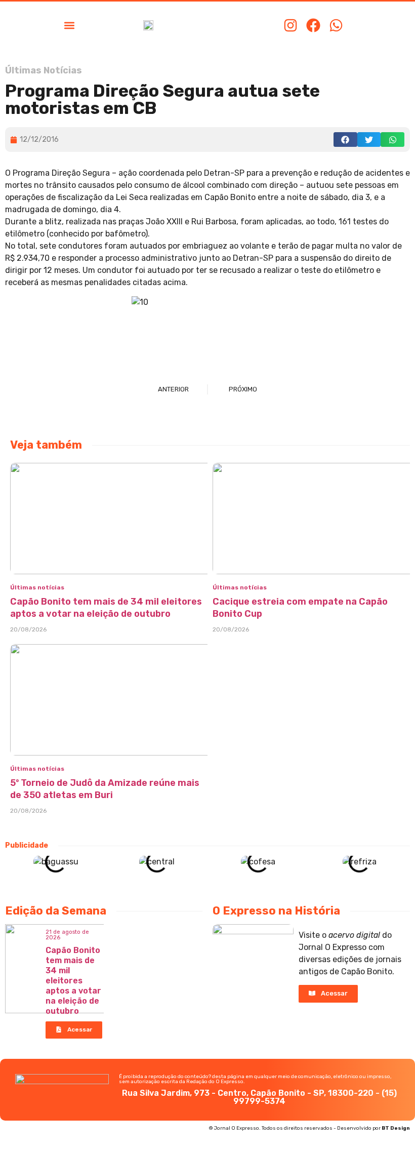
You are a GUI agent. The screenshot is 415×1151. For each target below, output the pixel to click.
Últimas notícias (37, 587)
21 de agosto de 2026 (67, 935)
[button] (69, 25)
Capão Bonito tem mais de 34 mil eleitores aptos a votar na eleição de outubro (73, 980)
